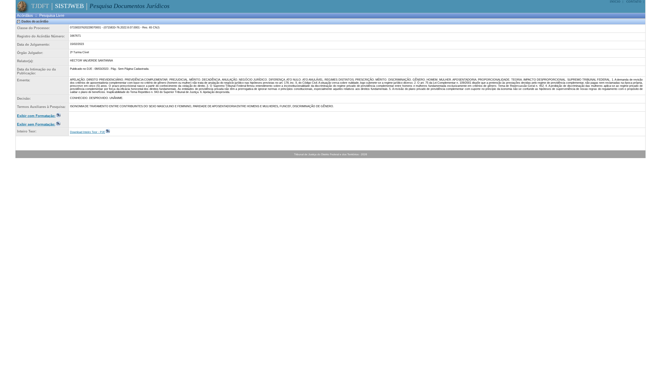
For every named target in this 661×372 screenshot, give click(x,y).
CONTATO (633, 1)
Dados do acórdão (34, 21)
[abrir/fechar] (19, 21)
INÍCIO (615, 1)
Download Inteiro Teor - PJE (87, 132)
